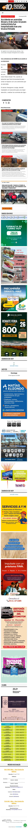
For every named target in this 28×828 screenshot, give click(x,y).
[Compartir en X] (6, 103)
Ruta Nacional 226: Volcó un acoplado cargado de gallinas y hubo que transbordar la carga (13, 169)
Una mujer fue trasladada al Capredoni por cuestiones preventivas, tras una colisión (11, 124)
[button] (7, 1)
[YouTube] (26, 1)
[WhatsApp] (15, 1)
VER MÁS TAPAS (14, 366)
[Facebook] (19, 1)
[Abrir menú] (2, 13)
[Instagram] (22, 1)
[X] (17, 1)
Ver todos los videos (7, 208)
